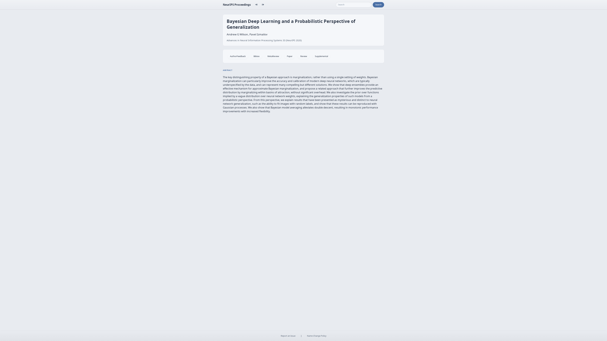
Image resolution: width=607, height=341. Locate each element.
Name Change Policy (316, 335)
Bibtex (257, 56)
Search (378, 4)
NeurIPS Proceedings (237, 4)
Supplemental (321, 56)
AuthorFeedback (238, 56)
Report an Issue (288, 335)
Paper (289, 56)
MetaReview (273, 56)
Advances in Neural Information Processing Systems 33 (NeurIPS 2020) (264, 40)
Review (303, 56)
